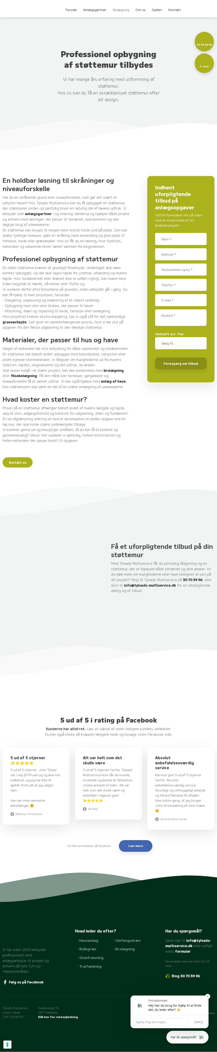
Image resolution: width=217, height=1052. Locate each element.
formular (183, 951)
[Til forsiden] (18, 7)
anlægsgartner (38, 213)
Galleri (157, 9)
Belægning (121, 9)
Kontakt (174, 9)
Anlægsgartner (94, 9)
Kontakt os (17, 462)
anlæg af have (113, 381)
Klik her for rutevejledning (58, 1017)
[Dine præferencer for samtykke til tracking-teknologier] (7, 1045)
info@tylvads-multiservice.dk (150, 585)
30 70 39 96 (192, 579)
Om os (141, 9)
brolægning (114, 370)
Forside (71, 9)
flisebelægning (24, 375)
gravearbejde (14, 321)
